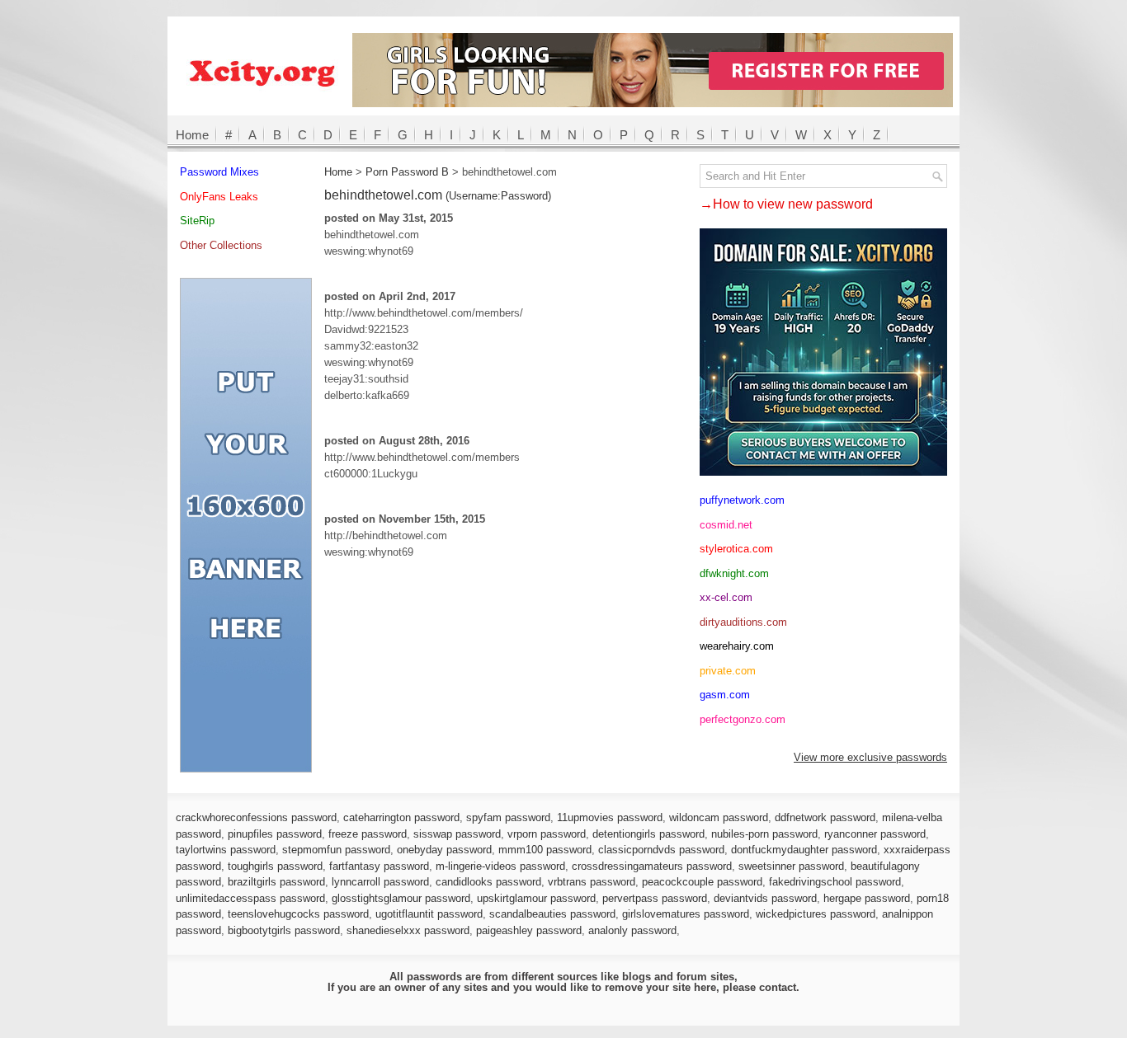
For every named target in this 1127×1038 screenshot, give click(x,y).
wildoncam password (718, 817)
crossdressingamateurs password (652, 866)
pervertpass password (654, 898)
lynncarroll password (380, 882)
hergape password (866, 898)
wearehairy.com (737, 646)
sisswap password (457, 834)
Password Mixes (219, 172)
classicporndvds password (661, 849)
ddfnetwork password (825, 817)
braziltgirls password (276, 882)
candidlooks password (488, 882)
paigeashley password (529, 930)
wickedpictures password (815, 914)
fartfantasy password (379, 866)
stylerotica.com (736, 548)
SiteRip (197, 220)
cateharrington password (401, 817)
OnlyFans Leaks (219, 196)
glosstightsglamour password (401, 898)
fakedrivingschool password (835, 882)
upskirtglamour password (536, 898)
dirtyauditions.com (743, 622)
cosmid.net (726, 525)
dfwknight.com (734, 573)
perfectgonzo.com (742, 719)
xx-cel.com (726, 597)
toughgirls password (275, 866)
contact (777, 987)
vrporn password (546, 834)
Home (192, 135)
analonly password (632, 930)
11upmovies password (610, 817)
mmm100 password (545, 849)
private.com (728, 671)
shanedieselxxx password (408, 930)
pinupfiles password (275, 834)
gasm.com (725, 694)
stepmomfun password (336, 849)
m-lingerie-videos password (500, 866)
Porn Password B (407, 172)
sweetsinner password (791, 866)
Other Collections (221, 245)
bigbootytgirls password (284, 930)
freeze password (367, 834)
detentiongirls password (648, 834)
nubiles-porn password (764, 834)
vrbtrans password (591, 882)
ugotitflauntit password (429, 914)
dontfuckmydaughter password (804, 849)
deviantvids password (765, 898)
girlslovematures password (685, 914)
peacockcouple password (702, 882)
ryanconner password (875, 834)
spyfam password (508, 817)
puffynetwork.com (742, 500)
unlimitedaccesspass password (250, 898)
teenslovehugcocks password (298, 914)
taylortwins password (226, 849)
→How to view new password (786, 204)
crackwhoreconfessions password (256, 817)
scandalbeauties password (552, 914)
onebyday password (444, 849)
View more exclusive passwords (870, 757)
